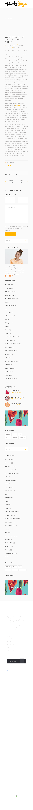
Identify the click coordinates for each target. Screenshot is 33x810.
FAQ (8, 648)
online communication (11, 361)
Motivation (8, 354)
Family (7, 326)
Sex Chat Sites (9, 368)
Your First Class (11, 645)
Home (8, 636)
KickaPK (22, 45)
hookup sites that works (12, 344)
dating (7, 319)
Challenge (8, 312)
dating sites (8, 323)
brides (7, 302)
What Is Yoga (11, 642)
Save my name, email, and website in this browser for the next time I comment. (16, 228)
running (15, 437)
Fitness (7, 330)
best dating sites (10, 295)
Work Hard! (15, 391)
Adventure (8, 288)
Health (7, 333)
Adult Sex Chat (9, 284)
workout (22, 437)
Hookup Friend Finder (11, 337)
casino (7, 309)
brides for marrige (10, 305)
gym (20, 434)
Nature (7, 358)
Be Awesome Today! (17, 397)
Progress (7, 364)
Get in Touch (10, 651)
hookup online (9, 340)
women (7, 382)
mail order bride (9, 347)
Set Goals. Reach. (16, 403)
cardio (14, 434)
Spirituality (8, 371)
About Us (9, 639)
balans (8, 434)
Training (7, 375)
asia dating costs (10, 291)
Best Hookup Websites (11, 298)
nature (8, 437)
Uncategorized (9, 378)
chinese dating (9, 316)
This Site (17, 105)
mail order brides (10, 351)
